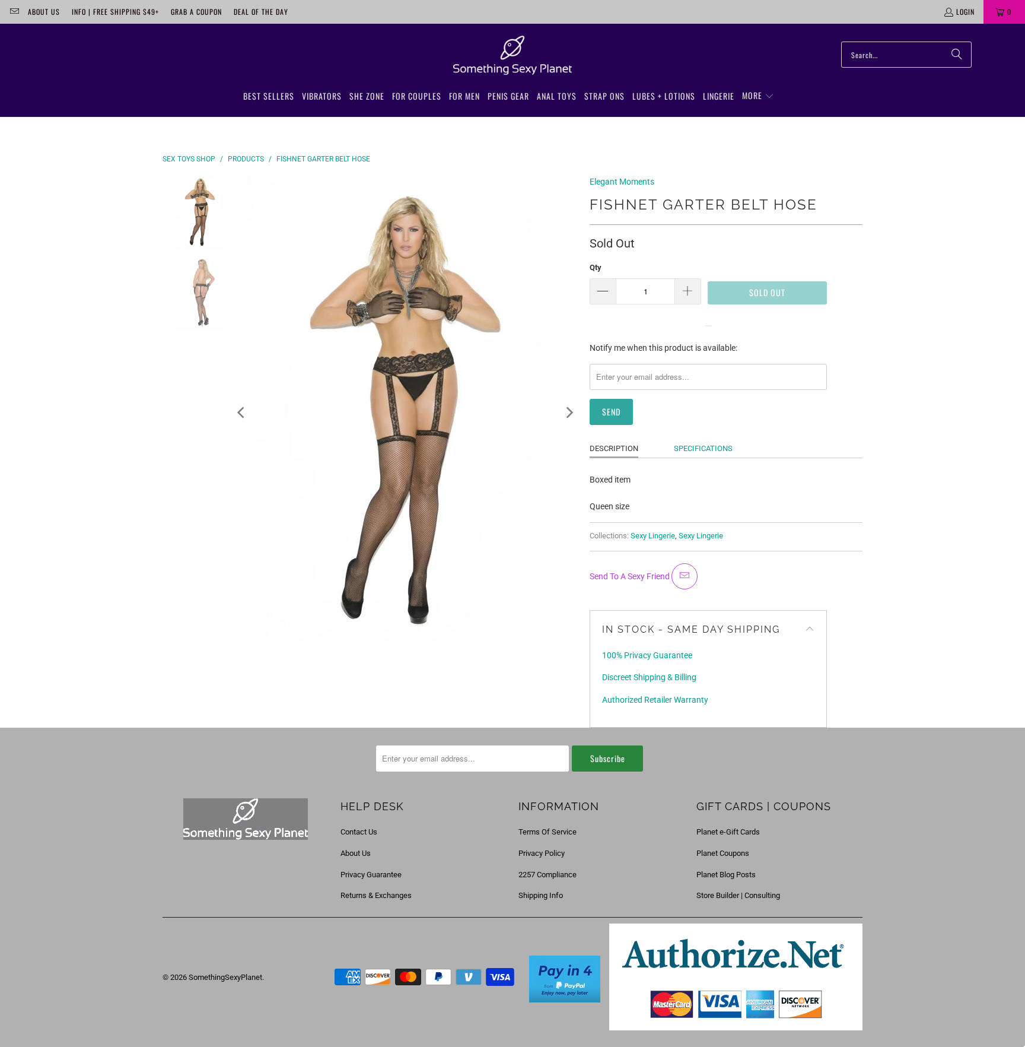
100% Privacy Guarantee (647, 655)
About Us (44, 12)
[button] (758, 96)
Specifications (703, 448)
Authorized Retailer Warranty (655, 700)
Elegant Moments (622, 181)
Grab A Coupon (196, 12)
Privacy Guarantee (371, 874)
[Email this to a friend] (684, 576)
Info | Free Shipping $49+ (115, 12)
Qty (595, 267)
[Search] (957, 55)
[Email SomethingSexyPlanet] (14, 12)
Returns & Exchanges (376, 895)
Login (965, 12)
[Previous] (242, 412)
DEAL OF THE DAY (261, 12)
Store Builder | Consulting (738, 895)
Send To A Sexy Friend (630, 576)
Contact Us (358, 831)
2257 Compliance (547, 874)
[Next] (568, 412)
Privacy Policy (541, 853)
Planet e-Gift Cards (728, 831)
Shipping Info (540, 895)
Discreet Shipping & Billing (649, 677)
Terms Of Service (547, 831)
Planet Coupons (722, 853)
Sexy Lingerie (653, 535)
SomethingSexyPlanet (225, 977)
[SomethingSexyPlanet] (512, 56)
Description (614, 448)
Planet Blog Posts (726, 874)
